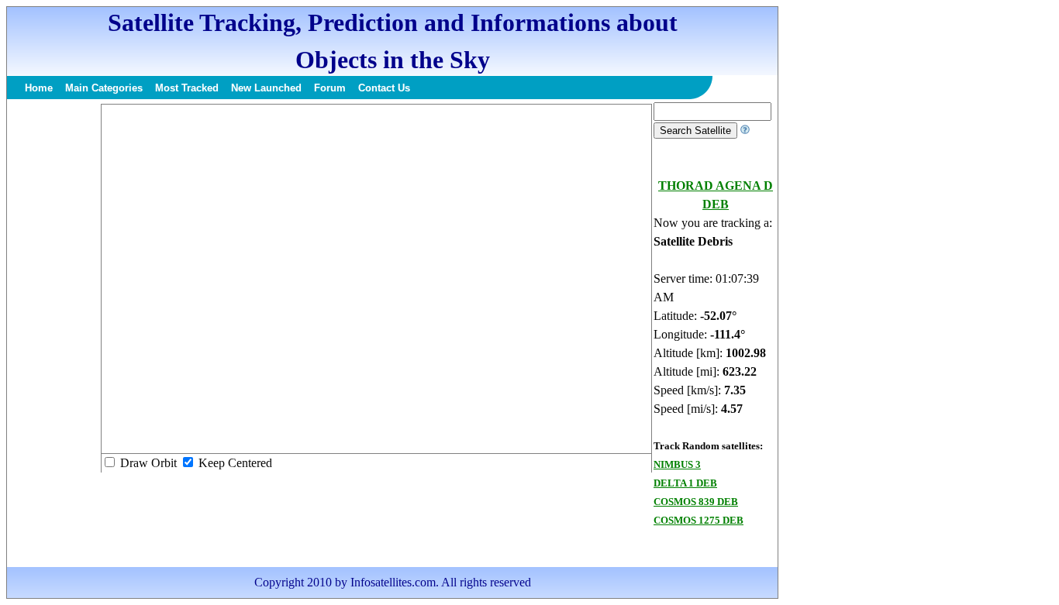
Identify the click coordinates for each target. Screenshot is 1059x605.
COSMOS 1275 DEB (698, 520)
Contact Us (384, 88)
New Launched (266, 88)
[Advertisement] (53, 334)
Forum (330, 88)
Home (39, 88)
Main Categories (104, 88)
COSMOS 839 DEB (696, 501)
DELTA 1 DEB (685, 483)
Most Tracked (187, 88)
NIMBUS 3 (677, 464)
